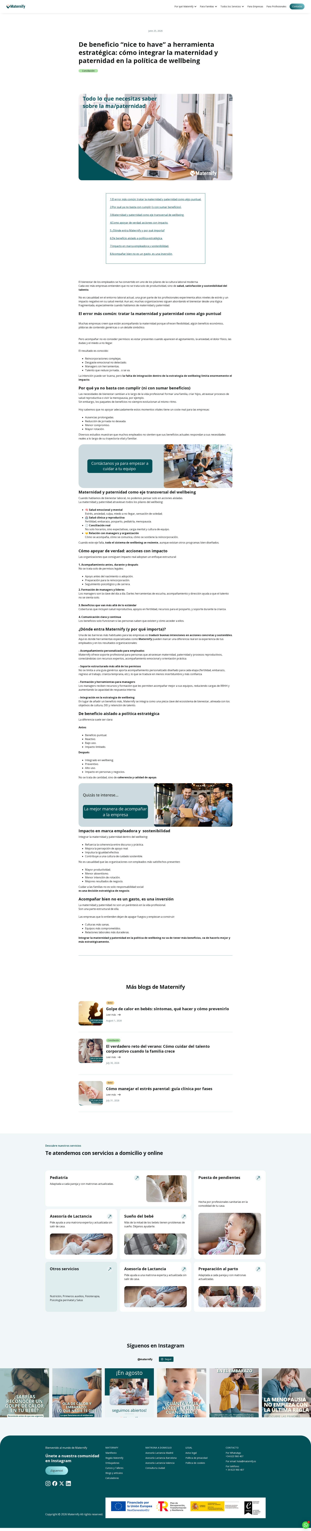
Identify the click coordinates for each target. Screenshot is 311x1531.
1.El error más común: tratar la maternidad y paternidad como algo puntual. (155, 199)
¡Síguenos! (57, 1470)
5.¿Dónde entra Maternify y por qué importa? (137, 230)
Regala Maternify (114, 1457)
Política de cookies (195, 1462)
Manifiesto (111, 1452)
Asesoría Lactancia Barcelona (161, 1457)
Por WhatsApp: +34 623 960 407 (234, 1454)
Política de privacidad (196, 1457)
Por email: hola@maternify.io (241, 1461)
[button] (185, 6)
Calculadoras (112, 1478)
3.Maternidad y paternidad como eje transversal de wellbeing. (147, 215)
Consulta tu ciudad (155, 1467)
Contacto (297, 6)
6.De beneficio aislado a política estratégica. (136, 238)
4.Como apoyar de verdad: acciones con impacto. (139, 222)
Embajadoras (112, 1462)
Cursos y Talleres (114, 1467)
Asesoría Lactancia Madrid (159, 1452)
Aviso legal (191, 1452)
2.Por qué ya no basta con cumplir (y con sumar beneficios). (145, 207)
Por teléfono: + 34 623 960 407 (235, 1468)
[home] (15, 6)
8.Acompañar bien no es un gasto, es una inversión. (141, 254)
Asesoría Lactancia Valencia (159, 1462)
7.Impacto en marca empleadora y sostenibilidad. (139, 246)
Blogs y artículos (114, 1472)
